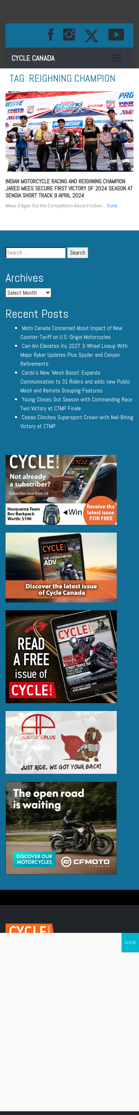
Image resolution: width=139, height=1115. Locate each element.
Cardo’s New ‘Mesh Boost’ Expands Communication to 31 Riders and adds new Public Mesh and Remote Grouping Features (75, 381)
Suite (112, 205)
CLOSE (130, 943)
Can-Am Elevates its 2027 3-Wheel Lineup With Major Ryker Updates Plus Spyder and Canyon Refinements (74, 355)
